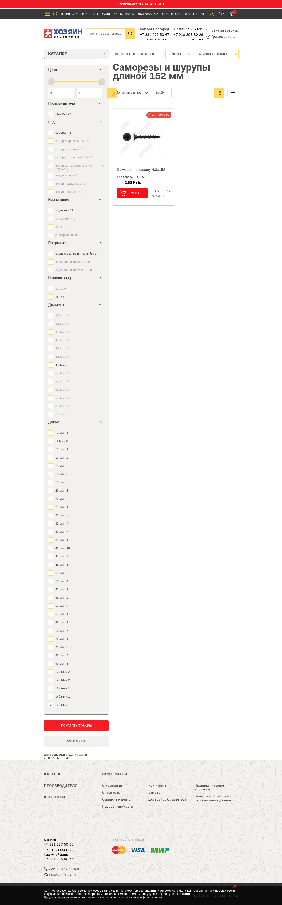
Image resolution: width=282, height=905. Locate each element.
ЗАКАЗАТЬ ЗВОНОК (64, 869)
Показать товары (76, 725)
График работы (223, 37)
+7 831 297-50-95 (188, 29)
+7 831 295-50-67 (154, 35)
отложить (158, 195)
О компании (112, 785)
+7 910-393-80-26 (188, 35)
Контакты (127, 13)
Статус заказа (148, 13)
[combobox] (139, 54)
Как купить (157, 785)
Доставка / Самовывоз (167, 799)
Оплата (154, 792)
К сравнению (161, 190)
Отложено (171, 13)
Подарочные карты (118, 806)
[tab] (76, 70)
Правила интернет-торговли (210, 787)
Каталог (52, 774)
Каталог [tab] (57, 53)
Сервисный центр (116, 799)
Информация (102, 13)
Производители (72, 13)
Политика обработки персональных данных (213, 798)
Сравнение (194, 13)
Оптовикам (111, 792)
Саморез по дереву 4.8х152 (141, 169)
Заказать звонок (225, 30)
